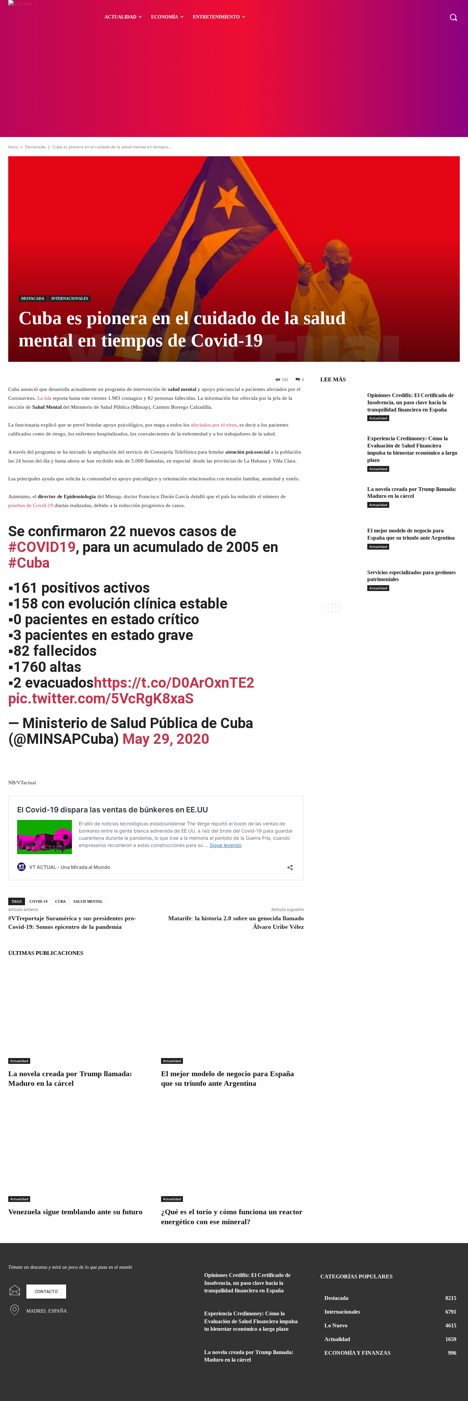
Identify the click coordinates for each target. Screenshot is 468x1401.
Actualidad (19, 1060)
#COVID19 (42, 547)
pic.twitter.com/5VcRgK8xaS (101, 698)
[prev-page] (324, 607)
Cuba (60, 901)
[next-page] (335, 607)
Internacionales (69, 298)
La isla (44, 398)
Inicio (13, 147)
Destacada (35, 147)
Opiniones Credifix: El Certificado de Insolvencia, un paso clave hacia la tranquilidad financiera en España (410, 402)
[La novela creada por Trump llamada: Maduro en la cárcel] (79, 1014)
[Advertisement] (234, 86)
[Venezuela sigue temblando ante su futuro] (79, 1152)
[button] (453, 17)
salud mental (88, 901)
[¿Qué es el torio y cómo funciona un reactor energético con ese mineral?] (232, 1152)
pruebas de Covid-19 (30, 505)
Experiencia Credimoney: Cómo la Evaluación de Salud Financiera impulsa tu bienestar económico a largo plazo (251, 1321)
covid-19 (38, 901)
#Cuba (29, 562)
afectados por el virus (214, 425)
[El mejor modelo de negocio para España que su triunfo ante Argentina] (232, 1014)
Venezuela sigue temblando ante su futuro (75, 1211)
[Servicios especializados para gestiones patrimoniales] (341, 582)
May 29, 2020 (165, 738)
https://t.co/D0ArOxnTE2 (174, 682)
